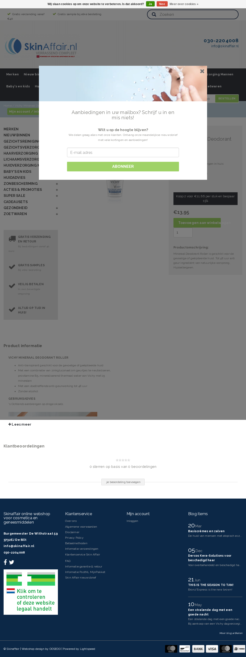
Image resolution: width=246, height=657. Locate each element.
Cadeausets (16, 202)
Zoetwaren (212, 86)
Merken (12, 74)
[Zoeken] (154, 15)
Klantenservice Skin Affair (82, 554)
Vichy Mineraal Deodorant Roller (36, 105)
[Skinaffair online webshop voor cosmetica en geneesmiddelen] (42, 46)
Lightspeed (87, 649)
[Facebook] (6, 563)
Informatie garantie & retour (83, 566)
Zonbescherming (21, 183)
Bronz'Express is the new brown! (210, 589)
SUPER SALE (14, 195)
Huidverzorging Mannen (213, 74)
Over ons (71, 521)
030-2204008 (14, 552)
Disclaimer (72, 532)
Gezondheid (15, 208)
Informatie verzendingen (81, 548)
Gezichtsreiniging (22, 141)
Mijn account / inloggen (29, 111)
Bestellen (226, 98)
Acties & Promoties (23, 189)
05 (192, 550)
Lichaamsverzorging (25, 159)
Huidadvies (14, 177)
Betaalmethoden (76, 543)
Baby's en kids (18, 86)
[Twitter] (12, 563)
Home (8, 105)
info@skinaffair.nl (19, 546)
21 (192, 579)
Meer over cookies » (184, 4)
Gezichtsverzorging (25, 147)
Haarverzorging (21, 153)
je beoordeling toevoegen (123, 482)
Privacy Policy (74, 537)
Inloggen (132, 521)
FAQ (68, 561)
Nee (162, 4)
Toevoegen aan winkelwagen (199, 223)
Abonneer (123, 166)
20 (192, 525)
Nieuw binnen (35, 74)
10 (192, 604)
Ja (150, 4)
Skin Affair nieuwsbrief (80, 577)
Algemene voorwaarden (81, 526)
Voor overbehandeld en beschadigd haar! (215, 565)
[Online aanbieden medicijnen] (31, 592)
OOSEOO (55, 649)
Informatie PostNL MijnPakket (85, 572)
